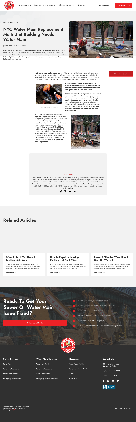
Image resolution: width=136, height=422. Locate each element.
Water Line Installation (43, 374)
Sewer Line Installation (11, 374)
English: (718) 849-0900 (111, 371)
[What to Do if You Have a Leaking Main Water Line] (24, 238)
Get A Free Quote (120, 74)
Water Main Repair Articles (78, 369)
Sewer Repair (7, 364)
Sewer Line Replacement (11, 369)
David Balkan (21, 46)
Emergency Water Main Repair (47, 379)
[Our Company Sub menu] (30, 5)
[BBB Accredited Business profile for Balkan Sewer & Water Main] (109, 387)
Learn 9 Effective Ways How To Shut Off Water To (111, 258)
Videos (71, 374)
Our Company (24, 5)
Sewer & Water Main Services (44, 5)
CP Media (13, 410)
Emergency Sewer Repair (12, 379)
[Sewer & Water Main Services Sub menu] (56, 5)
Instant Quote (104, 5)
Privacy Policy (128, 408)
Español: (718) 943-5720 (111, 376)
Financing (81, 5)
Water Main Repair (42, 364)
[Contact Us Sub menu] (129, 5)
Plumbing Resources (66, 5)
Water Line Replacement (44, 369)
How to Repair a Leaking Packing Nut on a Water (64, 258)
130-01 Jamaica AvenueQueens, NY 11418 (111, 365)
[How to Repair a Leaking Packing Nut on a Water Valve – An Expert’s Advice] (68, 238)
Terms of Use (118, 408)
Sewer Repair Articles (76, 364)
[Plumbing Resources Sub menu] (74, 5)
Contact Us (121, 5)
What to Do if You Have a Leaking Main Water (20, 258)
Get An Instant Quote (35, 323)
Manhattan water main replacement (48, 115)
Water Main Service (10, 22)
